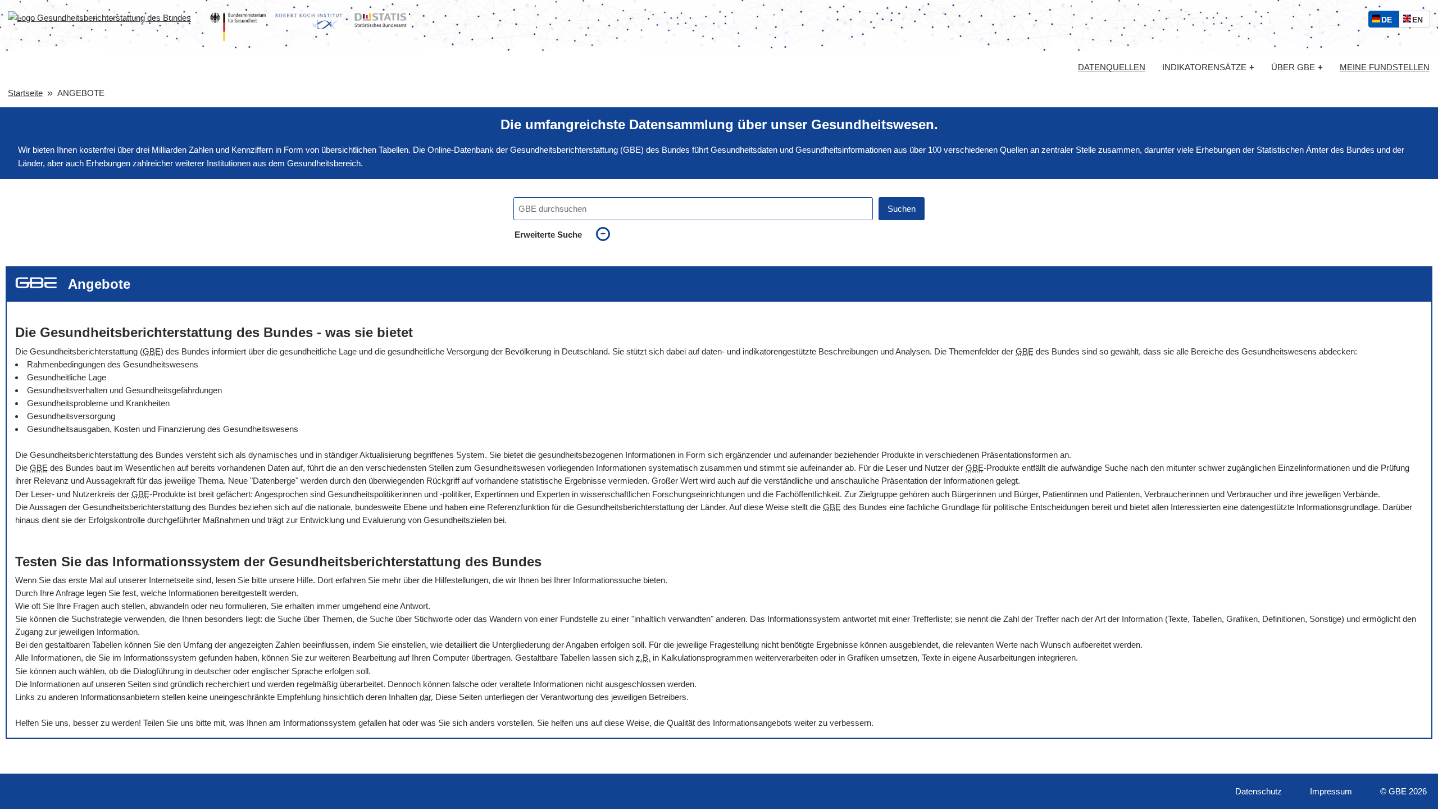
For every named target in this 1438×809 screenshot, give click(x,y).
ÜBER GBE (1297, 67)
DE (1389, 21)
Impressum (1331, 791)
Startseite (25, 93)
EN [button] (1420, 21)
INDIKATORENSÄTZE (1208, 67)
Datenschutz (1258, 791)
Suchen (902, 208)
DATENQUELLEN (1111, 67)
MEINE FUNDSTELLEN (1385, 67)
